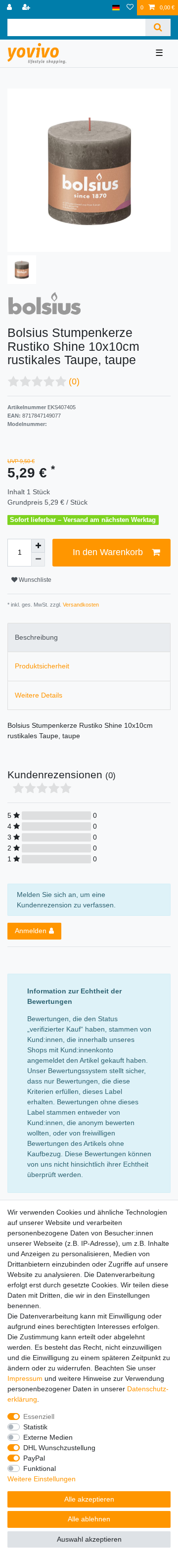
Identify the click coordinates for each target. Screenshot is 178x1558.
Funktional (39, 1468)
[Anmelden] (10, 7)
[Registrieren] (27, 7)
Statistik (35, 1427)
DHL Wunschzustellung (59, 1448)
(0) (74, 381)
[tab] (89, 637)
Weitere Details (38, 695)
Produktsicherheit (42, 666)
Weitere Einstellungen (41, 1479)
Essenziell (38, 1416)
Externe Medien (48, 1437)
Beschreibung (36, 637)
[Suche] (158, 27)
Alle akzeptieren (89, 1499)
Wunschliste (34, 579)
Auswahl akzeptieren (89, 1539)
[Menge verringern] (38, 560)
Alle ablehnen (89, 1519)
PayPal (34, 1458)
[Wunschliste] (130, 7)
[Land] (116, 7)
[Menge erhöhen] (38, 546)
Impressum (25, 1378)
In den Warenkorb (108, 552)
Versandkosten (80, 605)
